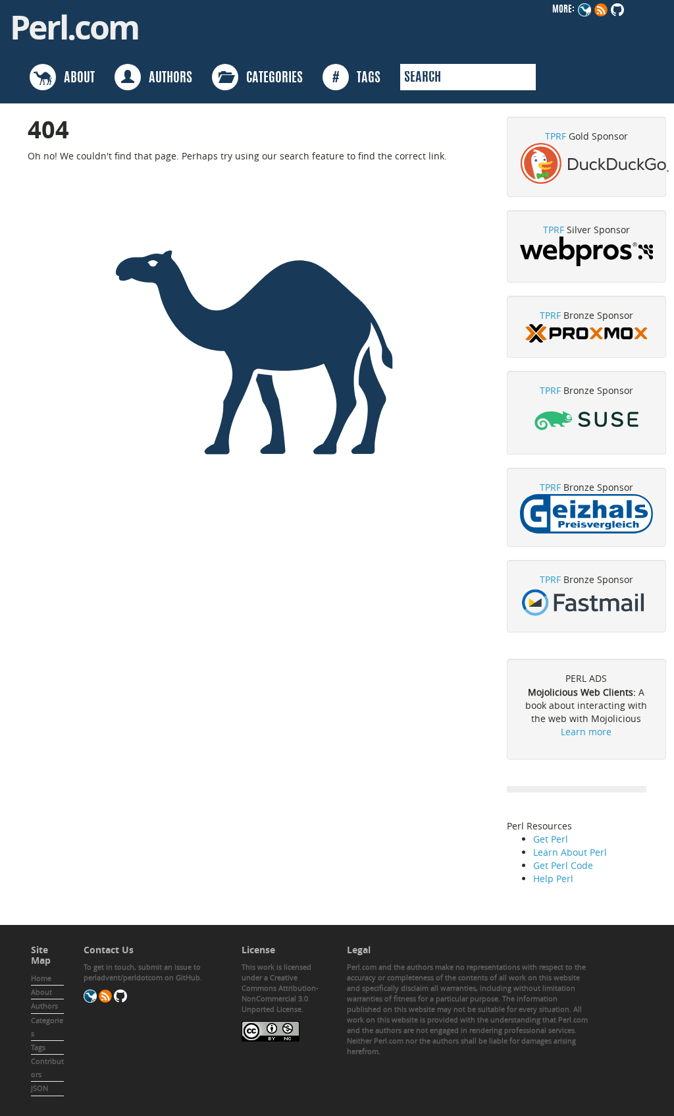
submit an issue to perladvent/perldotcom (142, 972)
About (41, 992)
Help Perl (553, 878)
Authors (44, 1006)
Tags (38, 1047)
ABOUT (75, 78)
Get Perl (550, 839)
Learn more (586, 731)
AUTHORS (166, 78)
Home (41, 978)
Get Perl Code (563, 865)
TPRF (555, 136)
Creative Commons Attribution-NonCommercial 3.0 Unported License (280, 993)
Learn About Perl (570, 852)
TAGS (356, 78)
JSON (39, 1088)
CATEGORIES (270, 78)
